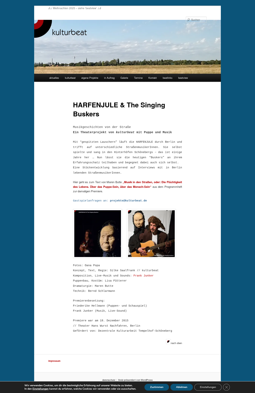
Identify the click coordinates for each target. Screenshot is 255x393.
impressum (54, 361)
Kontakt (152, 77)
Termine (138, 77)
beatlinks (167, 77)
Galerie (124, 77)
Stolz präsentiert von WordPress (135, 380)
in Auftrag (109, 77)
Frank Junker (143, 275)
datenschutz (108, 380)
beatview (183, 77)
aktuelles (54, 77)
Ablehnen (181, 387)
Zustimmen (156, 387)
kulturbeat (70, 77)
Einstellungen (40, 389)
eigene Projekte (89, 77)
